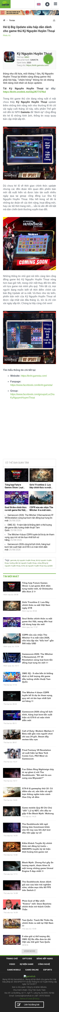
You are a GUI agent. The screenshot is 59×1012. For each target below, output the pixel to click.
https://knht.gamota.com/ (37, 65)
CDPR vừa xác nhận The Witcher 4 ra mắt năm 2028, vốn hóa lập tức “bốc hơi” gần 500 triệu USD (41, 508)
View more (29, 951)
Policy (36, 998)
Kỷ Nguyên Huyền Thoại (34, 54)
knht (23, 566)
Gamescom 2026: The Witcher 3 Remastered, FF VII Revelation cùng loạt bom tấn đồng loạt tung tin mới (29, 518)
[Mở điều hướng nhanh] (54, 19)
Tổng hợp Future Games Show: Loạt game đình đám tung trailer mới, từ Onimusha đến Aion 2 (15, 486)
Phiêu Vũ (6, 35)
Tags (7, 560)
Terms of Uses (26, 998)
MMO (27, 57)
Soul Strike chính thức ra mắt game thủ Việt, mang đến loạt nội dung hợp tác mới (16, 508)
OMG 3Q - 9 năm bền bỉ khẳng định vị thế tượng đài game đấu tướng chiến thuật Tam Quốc (28, 527)
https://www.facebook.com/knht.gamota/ (31, 385)
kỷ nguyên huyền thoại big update (39, 566)
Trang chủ (12, 958)
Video (12, 964)
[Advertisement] (29, 434)
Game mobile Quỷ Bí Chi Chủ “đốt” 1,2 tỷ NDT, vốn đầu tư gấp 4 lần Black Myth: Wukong (38, 810)
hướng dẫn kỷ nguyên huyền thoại (23, 563)
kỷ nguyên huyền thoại (26, 560)
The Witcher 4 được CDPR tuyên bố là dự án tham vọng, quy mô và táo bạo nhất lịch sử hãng (29, 537)
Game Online (32, 970)
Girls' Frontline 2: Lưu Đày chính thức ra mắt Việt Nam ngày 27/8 (40, 486)
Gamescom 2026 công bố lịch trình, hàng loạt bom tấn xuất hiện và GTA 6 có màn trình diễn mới (27, 547)
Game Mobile (14, 970)
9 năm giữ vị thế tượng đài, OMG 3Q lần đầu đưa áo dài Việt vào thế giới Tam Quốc (36, 939)
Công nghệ (44, 964)
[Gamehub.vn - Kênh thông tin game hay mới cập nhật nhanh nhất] (5, 3)
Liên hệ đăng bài (31, 1004)
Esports (47, 970)
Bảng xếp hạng (45, 958)
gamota (13, 560)
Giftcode (27, 958)
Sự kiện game (26, 964)
